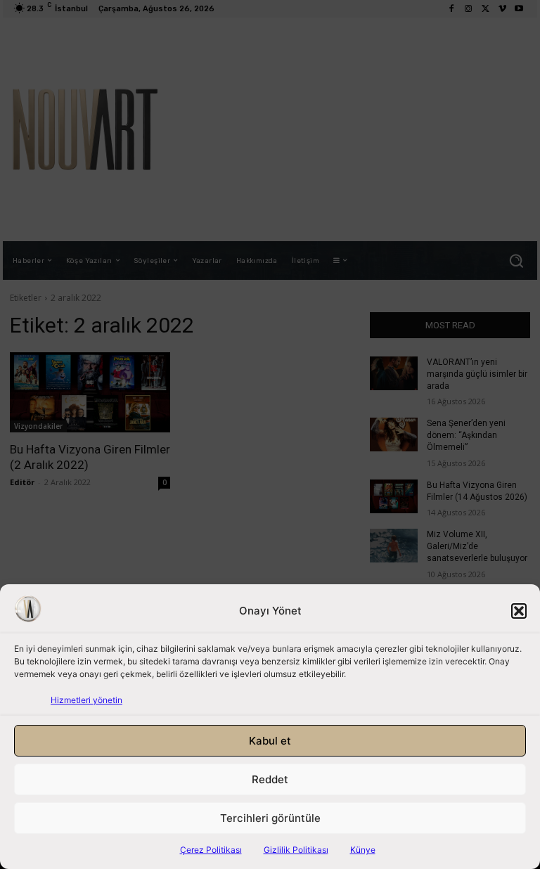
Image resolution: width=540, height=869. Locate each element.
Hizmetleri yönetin (86, 700)
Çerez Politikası (211, 849)
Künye (362, 849)
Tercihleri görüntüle (270, 818)
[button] (519, 611)
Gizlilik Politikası (296, 849)
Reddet (270, 779)
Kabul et (270, 740)
